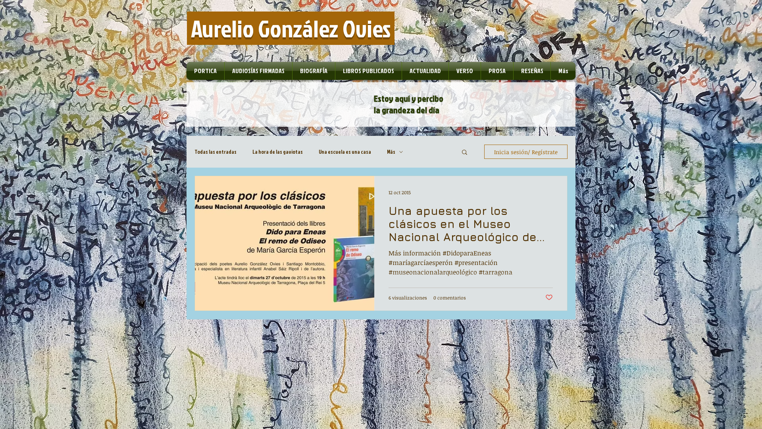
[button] (464, 153)
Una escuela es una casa (345, 152)
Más (391, 152)
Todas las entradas (215, 152)
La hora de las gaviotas (277, 152)
